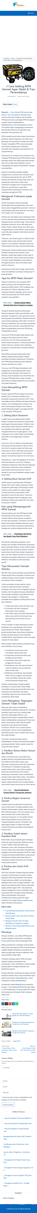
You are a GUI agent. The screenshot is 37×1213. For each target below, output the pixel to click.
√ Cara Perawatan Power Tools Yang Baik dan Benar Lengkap (28, 1049)
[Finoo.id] (18, 4)
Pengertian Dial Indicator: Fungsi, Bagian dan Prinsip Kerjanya (22, 1014)
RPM (18, 1041)
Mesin (9, 1041)
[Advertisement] (18, 36)
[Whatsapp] (16, 1003)
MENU (32, 13)
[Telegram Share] (13, 1003)
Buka (15, 104)
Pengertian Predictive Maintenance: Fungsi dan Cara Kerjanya (23, 1023)
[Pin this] (9, 1003)
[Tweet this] (6, 1003)
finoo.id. (15, 1209)
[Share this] (2, 1003)
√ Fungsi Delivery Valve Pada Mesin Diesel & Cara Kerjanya (9, 1049)
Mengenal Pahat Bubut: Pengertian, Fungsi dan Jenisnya (23, 1032)
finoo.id (18, 984)
